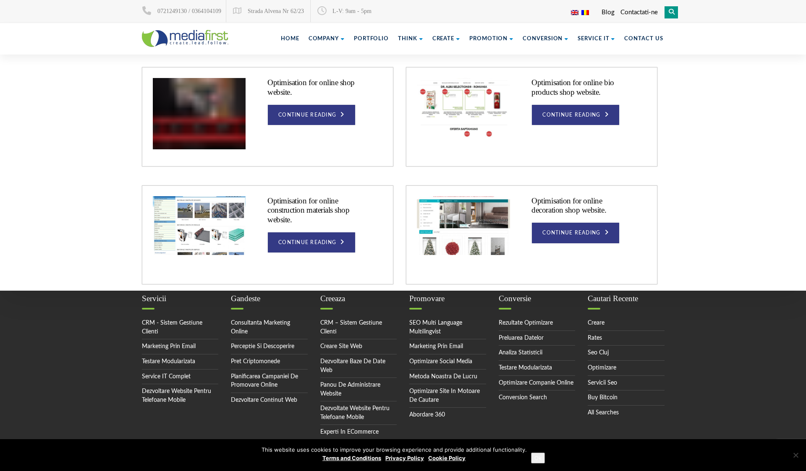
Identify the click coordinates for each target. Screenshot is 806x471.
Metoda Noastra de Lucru (443, 377)
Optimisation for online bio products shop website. (572, 87)
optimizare (602, 368)
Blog (608, 12)
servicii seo (602, 383)
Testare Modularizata (168, 361)
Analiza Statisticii (520, 353)
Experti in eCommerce (349, 432)
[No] (795, 455)
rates (595, 338)
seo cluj (598, 353)
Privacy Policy (404, 458)
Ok (538, 458)
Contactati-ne (639, 12)
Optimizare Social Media (440, 361)
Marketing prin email (169, 346)
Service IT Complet (166, 377)
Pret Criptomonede (255, 361)
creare (596, 323)
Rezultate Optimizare (526, 323)
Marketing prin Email (436, 346)
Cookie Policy (447, 458)
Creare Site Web (341, 346)
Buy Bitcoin (603, 398)
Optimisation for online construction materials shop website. (308, 210)
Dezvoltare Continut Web (264, 400)
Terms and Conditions (351, 458)
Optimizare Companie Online (536, 383)
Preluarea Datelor (521, 338)
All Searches (603, 413)
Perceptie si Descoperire (262, 346)
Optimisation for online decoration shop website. (568, 205)
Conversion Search (523, 398)
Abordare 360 (427, 415)
